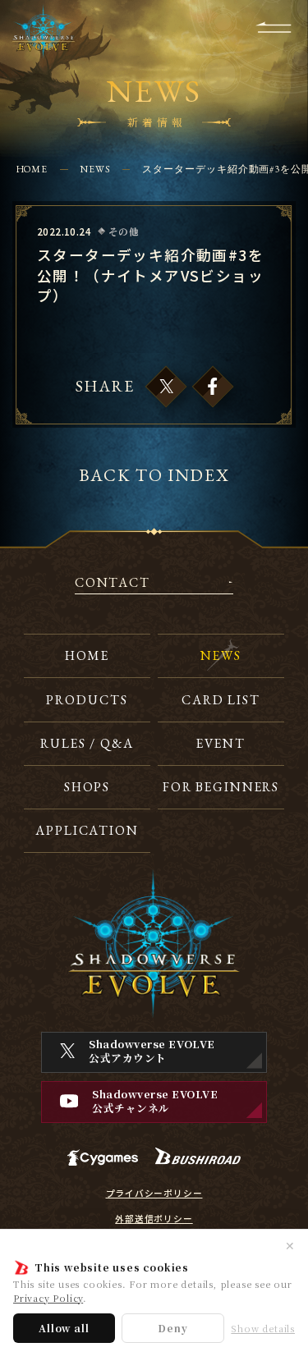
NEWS (95, 169)
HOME (32, 169)
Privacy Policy (48, 1297)
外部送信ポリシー (153, 1219)
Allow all (64, 1328)
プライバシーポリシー (154, 1193)
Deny (172, 1328)
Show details (263, 1328)
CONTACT (112, 583)
